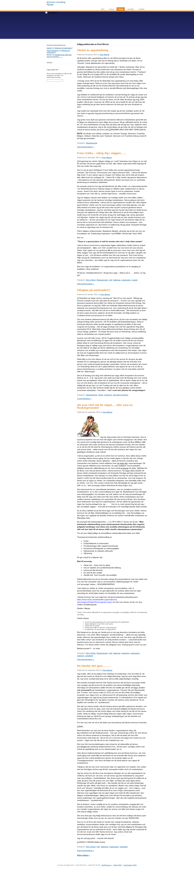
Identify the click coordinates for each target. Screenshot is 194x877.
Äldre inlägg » (83, 855)
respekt (135, 280)
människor (108, 395)
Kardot (49, 48)
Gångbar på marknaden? (64, 48)
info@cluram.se (106, 865)
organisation (126, 280)
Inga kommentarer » (85, 147)
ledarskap (116, 280)
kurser (111, 9)
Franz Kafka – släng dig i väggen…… (101, 153)
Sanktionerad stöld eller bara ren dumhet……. (59, 55)
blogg (121, 9)
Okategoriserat (91, 143)
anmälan (130, 9)
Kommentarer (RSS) (130, 865)
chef (110, 280)
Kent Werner (104, 55)
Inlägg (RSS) (117, 865)
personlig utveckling (120, 395)
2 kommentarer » (84, 399)
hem (102, 9)
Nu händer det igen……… (94, 665)
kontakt (141, 9)
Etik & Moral (90, 280)
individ (100, 395)
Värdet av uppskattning (92, 50)
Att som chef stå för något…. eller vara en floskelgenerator (105, 406)
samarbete (89, 656)
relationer (80, 656)
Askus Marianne (52, 50)
